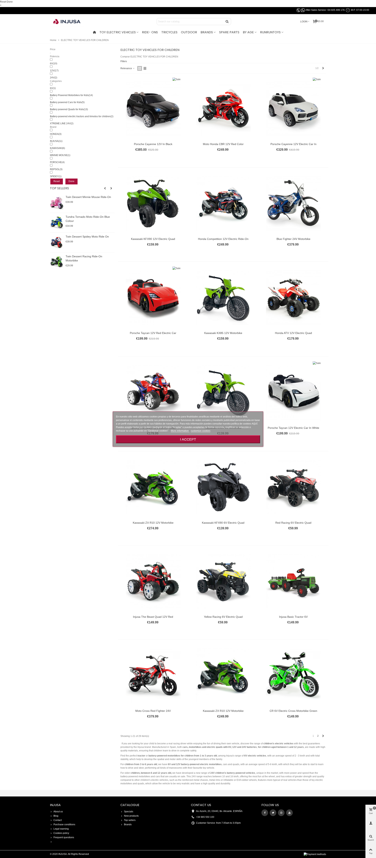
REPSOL (56, 169)
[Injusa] (69, 21)
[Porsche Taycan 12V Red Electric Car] (153, 297)
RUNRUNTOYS (270, 32)
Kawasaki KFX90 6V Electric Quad (223, 522)
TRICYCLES (169, 32)
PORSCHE (57, 162)
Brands (128, 824)
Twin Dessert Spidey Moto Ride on (87, 236)
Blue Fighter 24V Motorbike (293, 238)
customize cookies (200, 430)
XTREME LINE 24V (61, 123)
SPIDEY (55, 176)
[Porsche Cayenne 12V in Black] (153, 108)
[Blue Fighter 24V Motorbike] (293, 203)
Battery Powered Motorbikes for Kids (71, 95)
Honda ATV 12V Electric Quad (293, 333)
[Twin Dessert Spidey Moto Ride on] (57, 242)
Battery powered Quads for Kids (69, 109)
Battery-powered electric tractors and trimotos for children (81, 116)
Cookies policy (61, 833)
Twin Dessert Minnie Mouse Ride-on (88, 197)
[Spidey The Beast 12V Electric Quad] (153, 392)
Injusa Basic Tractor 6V (293, 616)
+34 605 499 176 (335, 10)
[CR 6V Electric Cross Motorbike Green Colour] (293, 675)
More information (180, 430)
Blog (55, 815)
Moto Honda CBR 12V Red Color (223, 144)
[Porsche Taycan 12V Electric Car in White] (293, 392)
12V (54, 70)
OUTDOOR (189, 32)
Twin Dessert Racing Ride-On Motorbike (84, 258)
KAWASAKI (57, 148)
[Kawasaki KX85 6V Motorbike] (223, 392)
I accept (188, 439)
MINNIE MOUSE (60, 155)
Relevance (126, 68)
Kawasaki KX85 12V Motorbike (223, 333)
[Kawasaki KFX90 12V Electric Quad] (153, 203)
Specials (128, 811)
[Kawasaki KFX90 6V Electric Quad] (223, 487)
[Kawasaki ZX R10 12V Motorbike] (153, 487)
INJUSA (56, 141)
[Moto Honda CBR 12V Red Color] (223, 108)
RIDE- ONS (150, 32)
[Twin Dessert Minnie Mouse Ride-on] (57, 203)
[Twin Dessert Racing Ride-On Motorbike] (57, 262)
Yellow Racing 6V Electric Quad (223, 616)
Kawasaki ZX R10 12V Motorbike (153, 522)
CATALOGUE (129, 805)
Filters (123, 61)
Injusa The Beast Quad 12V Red (153, 616)
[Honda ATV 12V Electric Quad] (293, 297)
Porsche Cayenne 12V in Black (153, 144)
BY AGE (248, 32)
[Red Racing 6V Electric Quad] (293, 487)
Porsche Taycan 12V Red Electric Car (153, 333)
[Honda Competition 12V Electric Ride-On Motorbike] (223, 203)
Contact (57, 820)
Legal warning (61, 828)
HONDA (55, 134)
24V (53, 77)
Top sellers (59, 188)
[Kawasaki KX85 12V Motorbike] (223, 297)
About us (58, 811)
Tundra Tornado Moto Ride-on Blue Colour (88, 218)
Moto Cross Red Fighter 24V (153, 710)
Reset (3, 1)
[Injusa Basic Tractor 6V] (293, 581)
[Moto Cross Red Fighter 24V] (153, 675)
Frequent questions (63, 837)
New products (131, 815)
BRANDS (207, 32)
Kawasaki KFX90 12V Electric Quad (153, 238)
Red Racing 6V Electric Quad (293, 522)
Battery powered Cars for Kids (67, 102)
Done (10, 1)
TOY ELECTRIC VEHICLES (117, 32)
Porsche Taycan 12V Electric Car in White (293, 427)
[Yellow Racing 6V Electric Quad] (223, 581)
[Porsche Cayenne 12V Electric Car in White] (293, 108)
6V (53, 63)
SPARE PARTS (229, 32)
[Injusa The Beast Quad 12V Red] (153, 581)
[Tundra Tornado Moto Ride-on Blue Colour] (57, 222)
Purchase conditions (64, 824)
